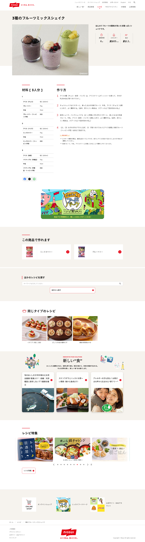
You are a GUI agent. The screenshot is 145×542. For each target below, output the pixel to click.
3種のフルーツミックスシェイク (35, 522)
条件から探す (56, 290)
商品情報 (91, 7)
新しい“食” (80, 7)
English (123, 2)
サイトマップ (12, 538)
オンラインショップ (94, 2)
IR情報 (123, 7)
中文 (129, 2)
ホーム (11, 522)
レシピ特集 (27, 471)
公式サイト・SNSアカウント (17, 535)
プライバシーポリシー (15, 532)
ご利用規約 (12, 529)
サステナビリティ (111, 7)
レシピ (99, 7)
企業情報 (132, 7)
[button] (54, 464)
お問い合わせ (114, 2)
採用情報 (105, 2)
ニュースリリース (80, 2)
